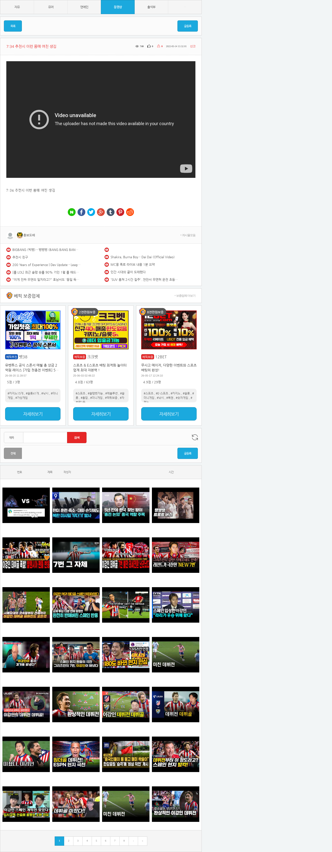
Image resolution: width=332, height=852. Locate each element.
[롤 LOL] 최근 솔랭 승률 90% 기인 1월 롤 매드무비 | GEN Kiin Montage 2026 (46, 272)
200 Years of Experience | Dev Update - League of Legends (46, 265)
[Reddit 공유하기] (130, 212)
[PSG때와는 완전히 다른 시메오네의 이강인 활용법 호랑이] (76, 555)
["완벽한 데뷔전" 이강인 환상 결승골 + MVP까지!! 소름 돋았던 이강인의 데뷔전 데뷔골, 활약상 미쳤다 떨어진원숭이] (175, 804)
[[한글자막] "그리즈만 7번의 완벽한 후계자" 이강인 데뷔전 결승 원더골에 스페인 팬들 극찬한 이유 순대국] (76, 654)
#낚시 (44, 393)
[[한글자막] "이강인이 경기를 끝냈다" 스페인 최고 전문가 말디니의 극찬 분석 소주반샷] (26, 654)
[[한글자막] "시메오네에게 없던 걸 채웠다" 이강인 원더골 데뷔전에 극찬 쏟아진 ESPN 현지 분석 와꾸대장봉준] (76, 754)
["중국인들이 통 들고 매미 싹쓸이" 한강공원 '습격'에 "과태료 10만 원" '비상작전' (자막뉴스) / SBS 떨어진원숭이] (125, 754)
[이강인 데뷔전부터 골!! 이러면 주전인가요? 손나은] (76, 804)
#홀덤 (84, 397)
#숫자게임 (182, 397)
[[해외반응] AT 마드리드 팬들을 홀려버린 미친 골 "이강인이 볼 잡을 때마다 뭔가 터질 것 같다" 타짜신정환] (76, 604)
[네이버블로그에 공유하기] (71, 212)
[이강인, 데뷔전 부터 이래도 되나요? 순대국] (26, 754)
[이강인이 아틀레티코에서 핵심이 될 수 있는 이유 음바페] (125, 804)
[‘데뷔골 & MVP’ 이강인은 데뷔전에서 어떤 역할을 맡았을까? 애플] (76, 704)
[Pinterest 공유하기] (120, 212)
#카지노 (175, 393)
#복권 (169, 397)
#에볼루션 (111, 393)
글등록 (187, 26)
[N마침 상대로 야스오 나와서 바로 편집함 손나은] (26, 505)
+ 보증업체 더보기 (184, 295)
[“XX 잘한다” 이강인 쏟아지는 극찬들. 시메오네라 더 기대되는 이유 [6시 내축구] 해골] (125, 654)
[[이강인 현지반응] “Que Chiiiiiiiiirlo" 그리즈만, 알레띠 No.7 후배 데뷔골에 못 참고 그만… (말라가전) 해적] (175, 555)
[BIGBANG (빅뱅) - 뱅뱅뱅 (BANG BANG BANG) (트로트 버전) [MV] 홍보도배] (175, 505)
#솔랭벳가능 (95, 393)
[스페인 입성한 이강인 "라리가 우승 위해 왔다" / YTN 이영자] (175, 604)
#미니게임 (96, 397)
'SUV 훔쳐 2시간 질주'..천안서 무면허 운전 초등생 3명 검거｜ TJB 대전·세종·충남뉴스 (145, 279)
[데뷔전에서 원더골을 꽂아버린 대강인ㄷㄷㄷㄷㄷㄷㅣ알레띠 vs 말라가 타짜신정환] (175, 704)
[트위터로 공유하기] (91, 212)
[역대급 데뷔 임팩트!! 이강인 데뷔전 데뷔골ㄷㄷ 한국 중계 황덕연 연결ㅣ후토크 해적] (125, 704)
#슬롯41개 (32, 393)
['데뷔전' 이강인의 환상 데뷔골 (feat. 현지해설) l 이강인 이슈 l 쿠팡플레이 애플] (26, 704)
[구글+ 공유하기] (100, 212)
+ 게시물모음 (187, 235)
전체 (12, 453)
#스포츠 (80, 393)
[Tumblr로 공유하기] (110, 212)
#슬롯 (186, 393)
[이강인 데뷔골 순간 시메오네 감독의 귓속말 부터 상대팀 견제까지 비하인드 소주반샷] (26, 604)
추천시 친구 (20, 257)
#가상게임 (21, 397)
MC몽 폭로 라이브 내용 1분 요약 (133, 264)
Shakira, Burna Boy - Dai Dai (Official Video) (143, 257)
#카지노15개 (15, 393)
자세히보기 (33, 413)
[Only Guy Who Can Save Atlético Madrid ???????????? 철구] (125, 604)
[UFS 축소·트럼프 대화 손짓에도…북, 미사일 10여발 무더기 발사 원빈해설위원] (76, 505)
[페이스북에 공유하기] (81, 212)
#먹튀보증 (111, 397)
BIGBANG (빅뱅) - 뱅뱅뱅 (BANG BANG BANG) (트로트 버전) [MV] (46, 249)
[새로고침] (195, 437)
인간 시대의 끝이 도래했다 (128, 272)
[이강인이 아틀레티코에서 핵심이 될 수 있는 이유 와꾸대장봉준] (175, 654)
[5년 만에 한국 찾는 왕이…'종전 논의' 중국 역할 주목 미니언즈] (125, 505)
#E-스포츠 (162, 393)
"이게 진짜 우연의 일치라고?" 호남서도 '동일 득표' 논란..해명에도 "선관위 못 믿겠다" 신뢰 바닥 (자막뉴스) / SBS (46, 279)
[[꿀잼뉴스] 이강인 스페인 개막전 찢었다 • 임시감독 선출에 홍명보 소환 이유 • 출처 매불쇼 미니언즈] (26, 804)
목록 (12, 26)
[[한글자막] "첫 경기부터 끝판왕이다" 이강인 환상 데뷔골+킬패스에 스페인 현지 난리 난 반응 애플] (175, 754)
